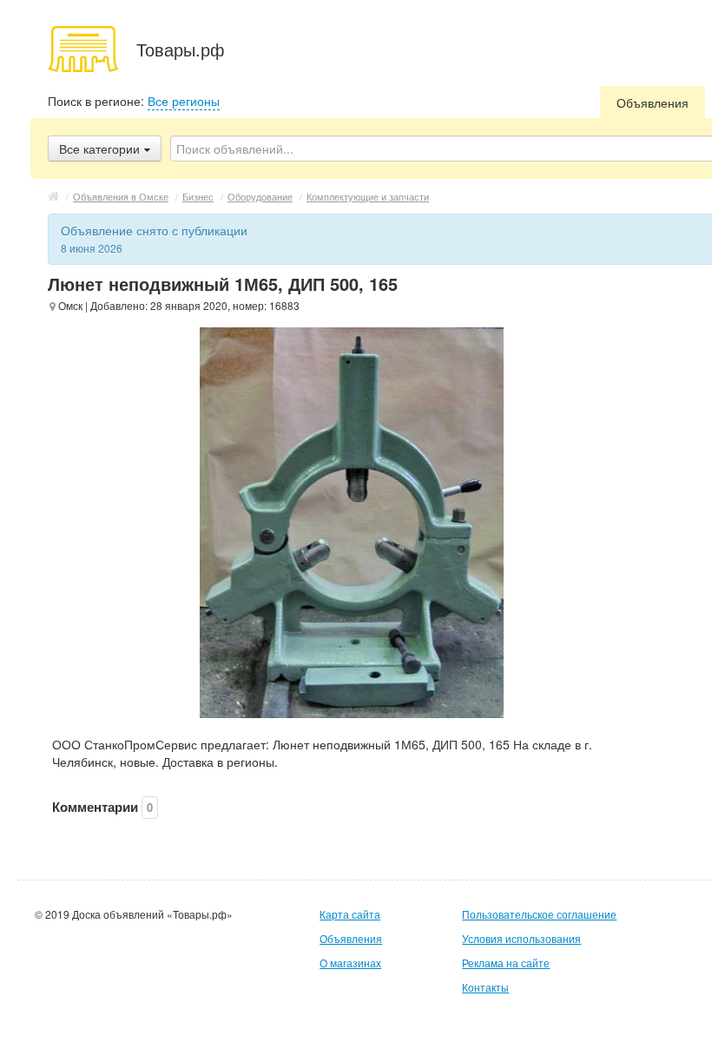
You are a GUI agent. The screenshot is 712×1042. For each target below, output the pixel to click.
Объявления (652, 102)
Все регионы (184, 100)
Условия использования (521, 938)
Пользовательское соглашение (539, 914)
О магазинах (350, 962)
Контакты (485, 986)
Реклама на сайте (506, 962)
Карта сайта (350, 914)
